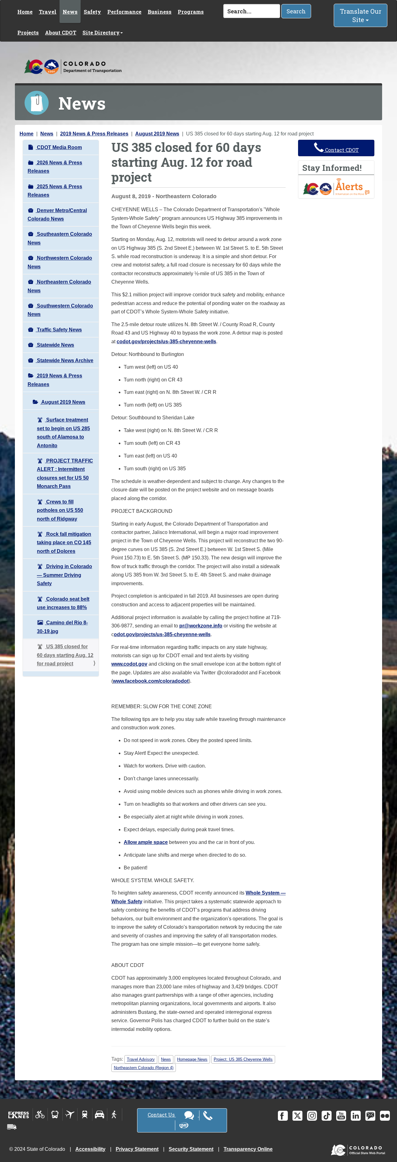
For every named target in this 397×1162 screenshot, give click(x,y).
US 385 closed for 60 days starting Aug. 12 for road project (65, 655)
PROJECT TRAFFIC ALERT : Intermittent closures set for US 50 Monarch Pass (65, 473)
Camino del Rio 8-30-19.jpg (62, 627)
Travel (47, 11)
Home (25, 11)
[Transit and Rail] (55, 1114)
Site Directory (101, 32)
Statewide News (55, 345)
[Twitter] (297, 1115)
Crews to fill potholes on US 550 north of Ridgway (60, 510)
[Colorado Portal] (359, 1148)
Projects (28, 32)
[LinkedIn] (355, 1115)
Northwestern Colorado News (60, 262)
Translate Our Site (360, 15)
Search (296, 11)
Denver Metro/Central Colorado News (57, 214)
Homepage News (192, 1059)
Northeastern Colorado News (59, 286)
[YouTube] (341, 1115)
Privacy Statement (137, 1149)
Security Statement (191, 1149)
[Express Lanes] (19, 1114)
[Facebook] (282, 1115)
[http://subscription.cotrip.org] (336, 186)
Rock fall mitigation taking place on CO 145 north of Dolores (64, 542)
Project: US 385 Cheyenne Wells (243, 1059)
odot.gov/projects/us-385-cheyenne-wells (162, 634)
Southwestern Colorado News (60, 310)
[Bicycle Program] (40, 1114)
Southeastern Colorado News (60, 238)
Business (160, 11)
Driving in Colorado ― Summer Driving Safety (64, 575)
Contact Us (162, 1114)
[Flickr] (384, 1115)
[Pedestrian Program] (114, 1114)
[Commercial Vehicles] (11, 1127)
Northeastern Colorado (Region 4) (143, 1067)
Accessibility (90, 1149)
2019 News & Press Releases (94, 133)
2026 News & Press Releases (55, 167)
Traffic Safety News (59, 329)
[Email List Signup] (370, 1115)
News (70, 11)
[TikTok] (326, 1115)
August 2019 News (157, 133)
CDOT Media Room (59, 147)
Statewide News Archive (64, 360)
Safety (92, 11)
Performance (124, 11)
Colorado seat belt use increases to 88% (63, 603)
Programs (191, 11)
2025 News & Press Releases (55, 191)
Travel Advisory (141, 1059)
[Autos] (99, 1114)
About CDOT (60, 32)
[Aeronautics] (70, 1114)
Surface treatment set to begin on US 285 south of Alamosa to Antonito (63, 432)
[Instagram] (312, 1115)
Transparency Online (248, 1149)
